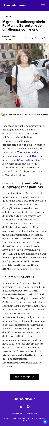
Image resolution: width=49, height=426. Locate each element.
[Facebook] (28, 406)
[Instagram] (21, 406)
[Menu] (43, 5)
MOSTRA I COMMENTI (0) (24, 377)
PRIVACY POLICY (17, 413)
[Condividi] (26, 37)
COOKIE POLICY (32, 413)
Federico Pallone (9, 36)
